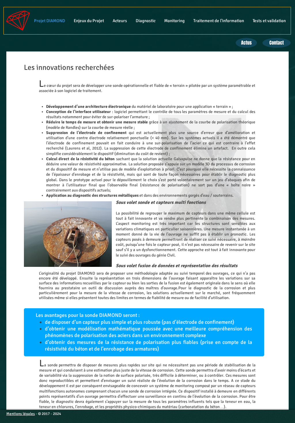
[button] (88, 20)
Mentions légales (20, 413)
